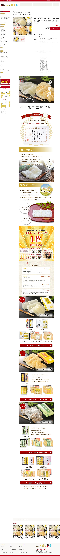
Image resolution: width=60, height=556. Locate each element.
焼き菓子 (1, 64)
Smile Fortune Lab (13, 549)
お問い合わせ (57, 0)
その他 (2, 72)
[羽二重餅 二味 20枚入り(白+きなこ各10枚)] (30, 530)
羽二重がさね (2, 35)
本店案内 (11, 546)
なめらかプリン (3, 61)
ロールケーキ (2, 53)
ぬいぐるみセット (3, 22)
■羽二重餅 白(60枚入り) (43, 61)
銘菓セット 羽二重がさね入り (5, 18)
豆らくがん (2, 37)
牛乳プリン (2, 62)
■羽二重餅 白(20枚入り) (43, 59)
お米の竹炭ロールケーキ (4, 57)
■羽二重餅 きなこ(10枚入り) (44, 62)
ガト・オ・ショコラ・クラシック (4, 70)
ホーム (23, 4)
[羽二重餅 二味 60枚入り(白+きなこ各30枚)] (54, 530)
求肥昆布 (1, 38)
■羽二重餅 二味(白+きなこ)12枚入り (45, 70)
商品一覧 (14, 11)
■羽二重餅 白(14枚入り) (43, 58)
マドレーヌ (2, 65)
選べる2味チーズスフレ (3, 52)
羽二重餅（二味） (26, 12)
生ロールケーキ (3, 55)
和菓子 (2, 47)
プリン (1, 60)
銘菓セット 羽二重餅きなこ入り (5, 17)
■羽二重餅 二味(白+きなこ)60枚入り (45, 73)
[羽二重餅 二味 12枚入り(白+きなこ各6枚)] (18, 530)
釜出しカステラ (2, 49)
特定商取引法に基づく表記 (23, 552)
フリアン (2, 66)
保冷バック (2, 74)
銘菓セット (2, 14)
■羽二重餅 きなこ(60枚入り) (44, 65)
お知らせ (52, 0)
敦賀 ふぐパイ (2, 45)
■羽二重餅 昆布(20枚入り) (44, 67)
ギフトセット (3, 13)
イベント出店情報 (55, 4)
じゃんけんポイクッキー (4, 41)
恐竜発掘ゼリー (2, 42)
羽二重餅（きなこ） (4, 30)
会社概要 (49, 0)
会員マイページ (3, 113)
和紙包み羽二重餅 (3, 34)
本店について (36, 4)
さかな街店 (11, 552)
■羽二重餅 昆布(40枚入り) (44, 68)
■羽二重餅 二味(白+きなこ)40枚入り (45, 72)
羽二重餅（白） (3, 29)
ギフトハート (2, 21)
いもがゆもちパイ (3, 44)
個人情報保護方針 (4, 552)
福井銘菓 (17, 12)
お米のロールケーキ (4, 56)
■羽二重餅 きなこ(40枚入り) (44, 64)
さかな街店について (49, 4)
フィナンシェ (3, 68)
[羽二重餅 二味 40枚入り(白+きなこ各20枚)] (42, 530)
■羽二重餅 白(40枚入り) (43, 60)
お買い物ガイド (3, 111)
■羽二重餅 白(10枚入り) (43, 57)
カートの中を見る (3, 112)
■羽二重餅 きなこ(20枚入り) (44, 63)
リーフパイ (2, 69)
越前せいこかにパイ (3, 40)
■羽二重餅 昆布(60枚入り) (44, 69)
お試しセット (3, 24)
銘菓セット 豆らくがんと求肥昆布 (5, 19)
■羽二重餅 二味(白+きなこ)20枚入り (45, 71)
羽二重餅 (21, 12)
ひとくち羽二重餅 (3, 33)
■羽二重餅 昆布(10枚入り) (44, 66)
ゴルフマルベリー (12, 550)
